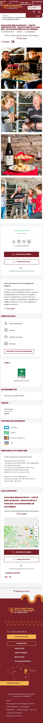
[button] (25, 3)
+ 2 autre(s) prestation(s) (21, 245)
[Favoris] (34, 12)
